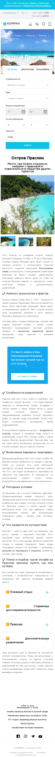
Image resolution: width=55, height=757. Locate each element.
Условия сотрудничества (21, 752)
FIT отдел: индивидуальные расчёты (27, 720)
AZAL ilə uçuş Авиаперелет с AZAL (27, 707)
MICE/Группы (27, 724)
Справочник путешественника (27, 728)
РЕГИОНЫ (12, 69)
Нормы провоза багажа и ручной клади (27, 712)
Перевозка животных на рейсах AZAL (27, 716)
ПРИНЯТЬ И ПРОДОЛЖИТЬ (37, 6)
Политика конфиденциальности (31, 753)
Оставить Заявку (27, 376)
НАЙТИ (27, 145)
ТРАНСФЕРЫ (42, 69)
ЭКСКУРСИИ (27, 69)
